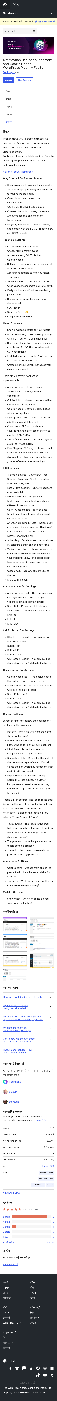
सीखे (5, 1307)
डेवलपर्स (6, 1317)
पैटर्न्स (32, 1297)
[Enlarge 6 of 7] (50, 940)
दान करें (34, 1317)
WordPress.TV (12, 1322)
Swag (34, 1322)
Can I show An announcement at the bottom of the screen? (19, 1040)
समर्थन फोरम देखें (10, 1264)
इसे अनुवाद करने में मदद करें (45, 21)
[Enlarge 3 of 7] (23, 954)
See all (50, 1242)
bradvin (13, 1091)
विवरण (8, 91)
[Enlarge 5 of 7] (50, 920)
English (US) (48, 1166)
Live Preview (24, 80)
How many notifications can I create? (23, 997)
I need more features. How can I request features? (17, 1051)
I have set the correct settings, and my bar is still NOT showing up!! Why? (23, 1018)
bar (40, 1179)
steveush (14, 1101)
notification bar (37, 1184)
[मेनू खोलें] (52, 4)
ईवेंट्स (32, 1312)
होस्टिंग (6, 1292)
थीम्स (32, 1287)
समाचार (6, 1287)
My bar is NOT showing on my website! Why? (15, 1007)
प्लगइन (33, 1292)
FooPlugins (9, 72)
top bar (50, 1184)
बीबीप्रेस (8, 1342)
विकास (9, 114)
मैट (5, 1337)
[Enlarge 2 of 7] (23, 937)
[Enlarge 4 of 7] (23, 972)
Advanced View (11, 1192)
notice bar (48, 1179)
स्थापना (9, 106)
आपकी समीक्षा (9, 1242)
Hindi (12, 1361)
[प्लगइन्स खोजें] (34, 31)
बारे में (5, 1282)
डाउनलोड (8, 80)
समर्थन (9, 121)
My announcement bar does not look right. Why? (17, 1029)
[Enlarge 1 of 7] (23, 920)
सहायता (6, 1312)
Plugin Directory (10, 13)
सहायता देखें (40, 1120)
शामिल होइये (35, 1307)
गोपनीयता (7, 1297)
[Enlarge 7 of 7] (50, 957)
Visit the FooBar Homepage (18, 171)
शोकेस (32, 1282)
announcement (46, 1173)
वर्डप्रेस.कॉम (9, 1332)
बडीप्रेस (8, 1347)
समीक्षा (8, 99)
